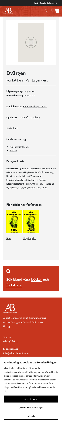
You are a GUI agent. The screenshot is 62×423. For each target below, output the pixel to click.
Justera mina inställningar (31, 407)
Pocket (13, 150)
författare (14, 285)
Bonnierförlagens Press (35, 106)
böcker (36, 279)
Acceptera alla (31, 399)
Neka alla (31, 416)
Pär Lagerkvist (37, 80)
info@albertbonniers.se (16, 353)
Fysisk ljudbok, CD (19, 146)
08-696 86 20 (10, 341)
